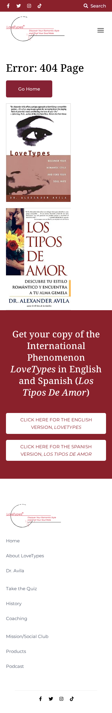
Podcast (15, 666)
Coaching (16, 618)
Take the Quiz (21, 588)
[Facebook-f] (8, 6)
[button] (100, 30)
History (14, 603)
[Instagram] (29, 6)
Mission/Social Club (27, 636)
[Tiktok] (39, 6)
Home (13, 541)
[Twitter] (18, 6)
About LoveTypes (25, 556)
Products (16, 651)
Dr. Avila (15, 570)
